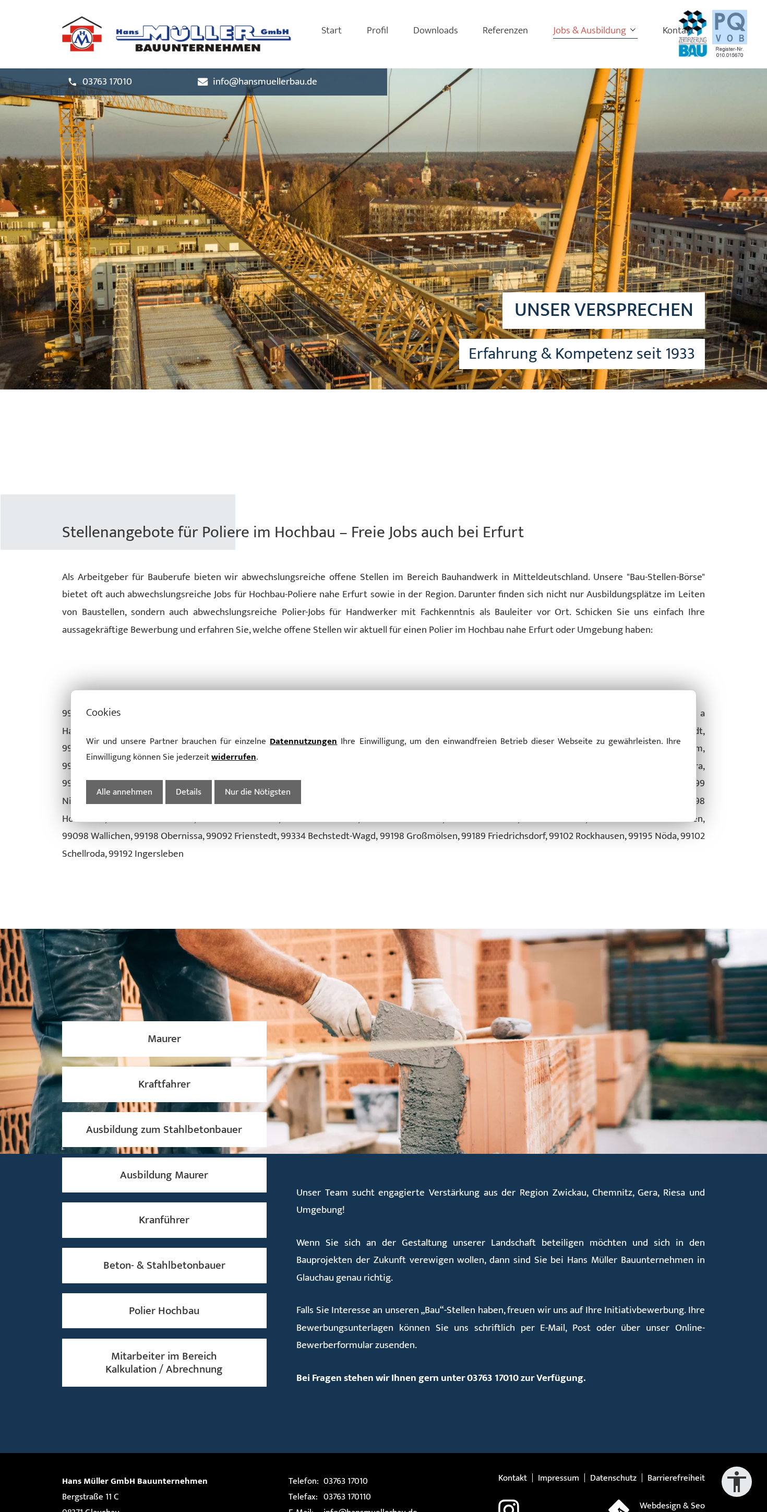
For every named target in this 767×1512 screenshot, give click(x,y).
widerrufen (233, 756)
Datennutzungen (303, 741)
